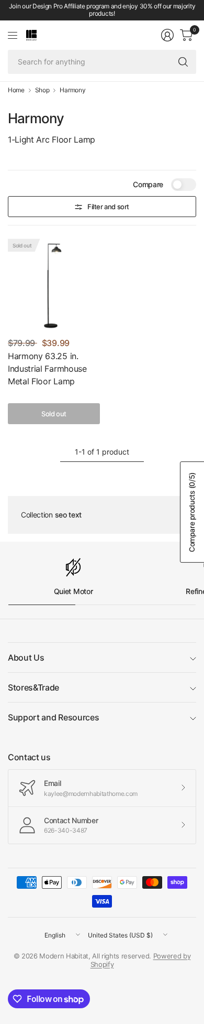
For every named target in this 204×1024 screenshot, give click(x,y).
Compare (148, 184)
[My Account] (167, 35)
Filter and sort (108, 206)
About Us (26, 657)
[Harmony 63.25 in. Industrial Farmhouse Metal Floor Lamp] (54, 285)
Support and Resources (53, 717)
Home (16, 90)
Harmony (72, 90)
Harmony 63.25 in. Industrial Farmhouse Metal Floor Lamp (47, 368)
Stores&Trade (33, 687)
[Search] (183, 62)
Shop (42, 90)
